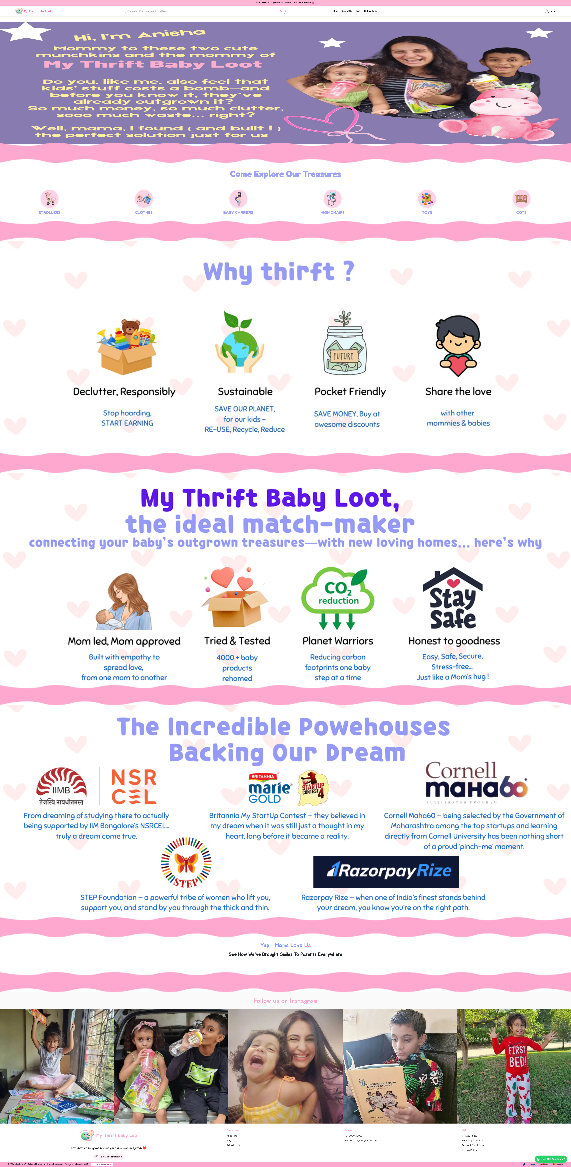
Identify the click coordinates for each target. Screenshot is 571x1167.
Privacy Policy (469, 1135)
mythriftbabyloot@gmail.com (360, 1140)
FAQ (358, 11)
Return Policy (469, 1150)
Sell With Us (233, 1145)
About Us (347, 11)
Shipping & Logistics (473, 1140)
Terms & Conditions (473, 1145)
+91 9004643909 (353, 1135)
